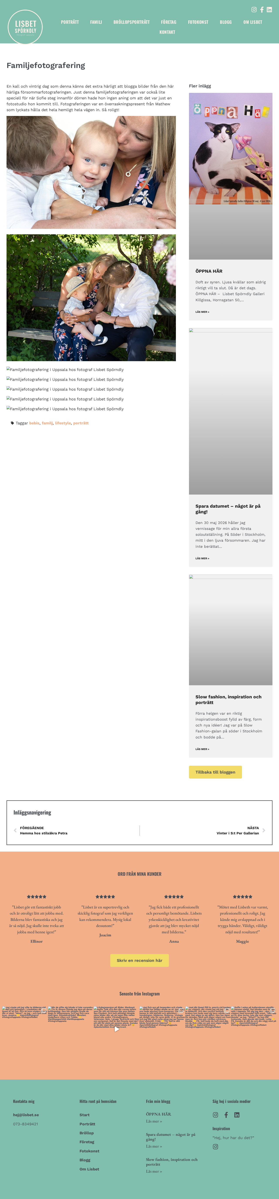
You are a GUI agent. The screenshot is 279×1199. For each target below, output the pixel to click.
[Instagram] (254, 9)
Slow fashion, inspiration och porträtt (172, 1162)
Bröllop (87, 1133)
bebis (34, 423)
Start (85, 1114)
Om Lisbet (252, 22)
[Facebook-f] (262, 9)
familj (47, 423)
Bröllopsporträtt (132, 22)
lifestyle (63, 423)
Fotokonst (198, 22)
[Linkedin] (269, 9)
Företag (168, 22)
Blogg (226, 22)
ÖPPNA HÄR (209, 271)
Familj (96, 22)
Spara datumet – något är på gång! (170, 1137)
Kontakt (167, 32)
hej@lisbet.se (26, 1114)
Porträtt (70, 22)
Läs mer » (202, 311)
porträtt (81, 423)
